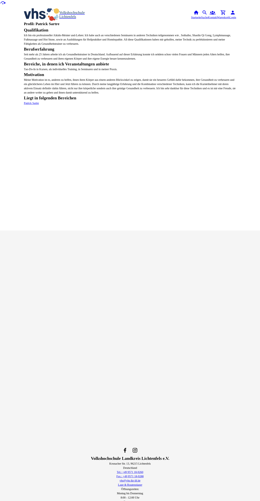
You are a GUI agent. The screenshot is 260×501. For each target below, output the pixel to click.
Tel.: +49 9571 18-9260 (130, 472)
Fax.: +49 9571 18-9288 (130, 476)
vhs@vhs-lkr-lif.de (130, 480)
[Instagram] (135, 450)
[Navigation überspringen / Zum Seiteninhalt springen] (3, 2)
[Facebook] (125, 450)
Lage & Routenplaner (130, 484)
